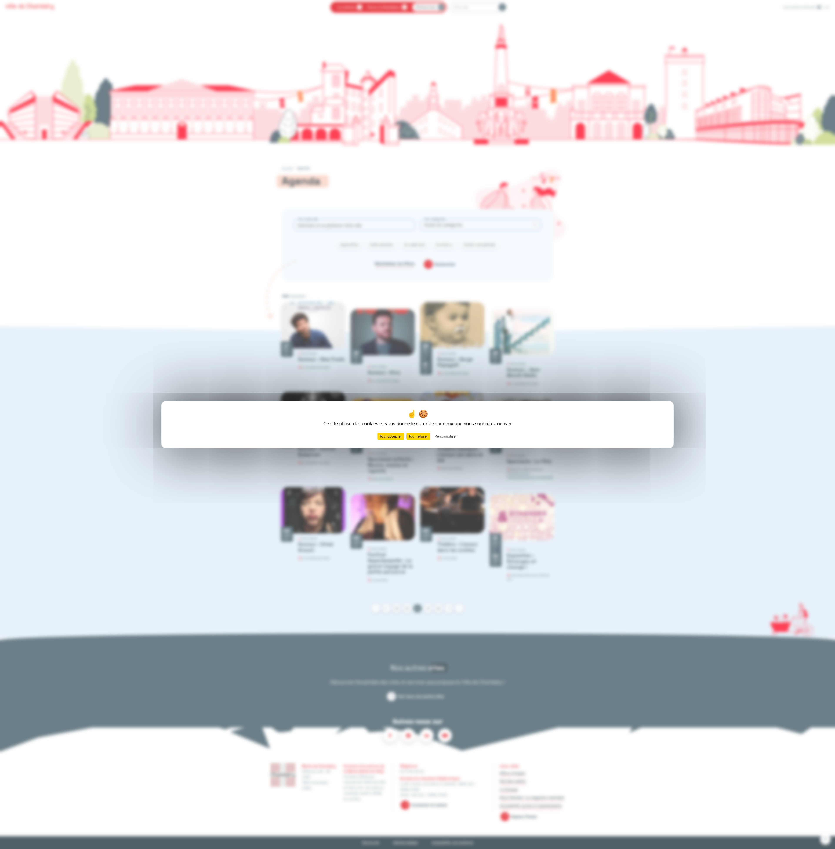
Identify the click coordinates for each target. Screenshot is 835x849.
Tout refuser (418, 436)
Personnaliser (446, 436)
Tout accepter (391, 436)
